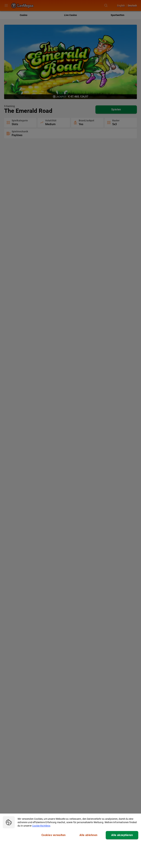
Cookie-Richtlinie (41, 825)
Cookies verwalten (53, 835)
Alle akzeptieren (122, 835)
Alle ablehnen (88, 835)
